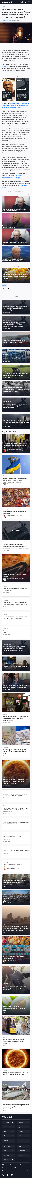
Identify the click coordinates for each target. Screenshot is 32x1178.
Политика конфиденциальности (9, 1170)
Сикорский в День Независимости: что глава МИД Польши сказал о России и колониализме (15, 603)
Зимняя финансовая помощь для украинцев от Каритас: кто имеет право (14, 751)
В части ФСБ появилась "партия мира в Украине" (13, 865)
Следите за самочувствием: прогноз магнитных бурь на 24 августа (16, 1073)
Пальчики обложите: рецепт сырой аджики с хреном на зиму (15, 589)
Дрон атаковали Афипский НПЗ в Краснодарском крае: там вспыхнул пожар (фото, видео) (14, 838)
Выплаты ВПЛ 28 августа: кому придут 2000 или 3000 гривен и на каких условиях (15, 794)
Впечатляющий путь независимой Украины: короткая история (15, 479)
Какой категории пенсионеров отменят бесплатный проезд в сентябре (13, 1041)
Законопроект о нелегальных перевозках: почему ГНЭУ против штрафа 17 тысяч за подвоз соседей (16, 546)
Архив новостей (14, 1164)
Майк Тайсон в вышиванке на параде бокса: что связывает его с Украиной (16, 823)
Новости (12, 288)
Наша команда (23, 1164)
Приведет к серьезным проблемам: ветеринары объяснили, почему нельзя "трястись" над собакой (16, 852)
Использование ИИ (23, 1170)
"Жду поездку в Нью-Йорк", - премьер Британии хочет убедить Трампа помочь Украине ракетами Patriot (16, 809)
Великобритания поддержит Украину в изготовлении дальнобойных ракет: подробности (16, 1106)
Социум (3, 6)
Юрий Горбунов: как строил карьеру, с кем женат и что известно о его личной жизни (16, 718)
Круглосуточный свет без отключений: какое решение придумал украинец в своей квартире (16, 105)
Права (22, 1167)
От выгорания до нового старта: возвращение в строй (16, 631)
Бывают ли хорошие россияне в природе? (14, 512)
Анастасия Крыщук (6, 20)
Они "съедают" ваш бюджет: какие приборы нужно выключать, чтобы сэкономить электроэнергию (15, 618)
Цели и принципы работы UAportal (10, 1167)
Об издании (5, 1164)
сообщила (5, 66)
